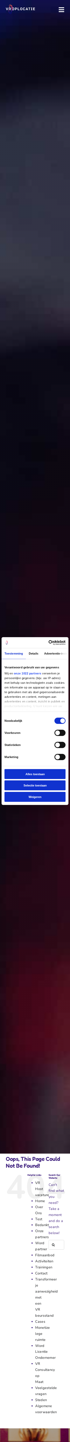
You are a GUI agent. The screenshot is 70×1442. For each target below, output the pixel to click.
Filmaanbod (44, 1255)
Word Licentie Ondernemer (45, 1351)
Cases (40, 1321)
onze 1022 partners (27, 673)
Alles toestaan (35, 774)
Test (38, 1219)
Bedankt (42, 1225)
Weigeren (35, 796)
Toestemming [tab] (13, 653)
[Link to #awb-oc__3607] (61, 10)
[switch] (60, 733)
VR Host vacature (42, 1188)
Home (40, 1201)
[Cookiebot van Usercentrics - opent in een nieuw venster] (49, 642)
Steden (41, 1400)
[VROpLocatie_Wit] (20, 6)
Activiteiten (44, 1261)
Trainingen (43, 1267)
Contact (41, 1273)
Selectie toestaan (35, 785)
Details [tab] (33, 653)
